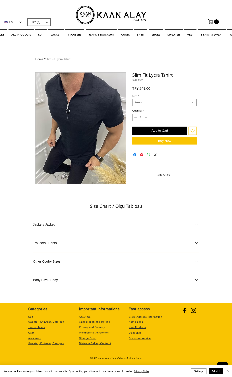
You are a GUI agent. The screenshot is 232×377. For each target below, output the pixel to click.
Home (39, 59)
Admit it (216, 371)
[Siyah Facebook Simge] (184, 310)
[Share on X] (155, 155)
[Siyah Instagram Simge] (193, 310)
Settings (198, 371)
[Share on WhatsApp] (148, 155)
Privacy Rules (141, 371)
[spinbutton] (140, 117)
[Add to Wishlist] (192, 131)
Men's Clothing (127, 358)
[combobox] (164, 102)
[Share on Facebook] (134, 155)
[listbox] (39, 22)
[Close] (227, 371)
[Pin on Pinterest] (141, 155)
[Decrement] (135, 117)
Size (135, 95)
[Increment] (146, 117)
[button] (39, 22)
